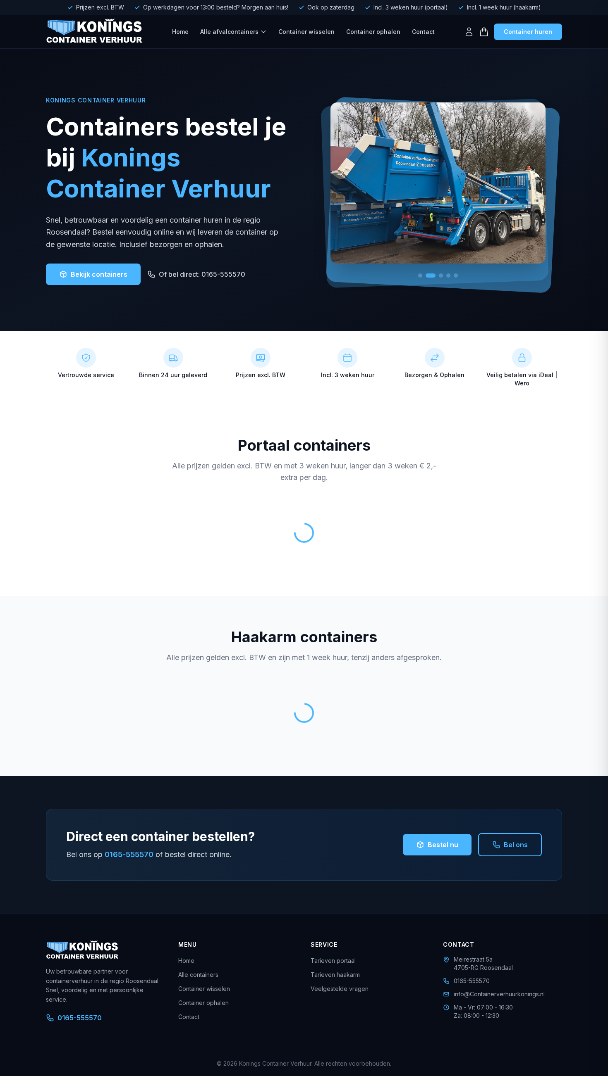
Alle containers (198, 974)
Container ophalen (373, 31)
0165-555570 (129, 854)
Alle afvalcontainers (229, 31)
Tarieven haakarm (335, 974)
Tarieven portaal (333, 960)
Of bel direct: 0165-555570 (202, 274)
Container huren (528, 31)
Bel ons (516, 845)
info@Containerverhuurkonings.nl (499, 994)
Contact (423, 31)
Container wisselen (306, 31)
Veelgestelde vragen (340, 988)
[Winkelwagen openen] (484, 32)
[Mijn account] (469, 32)
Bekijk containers (99, 274)
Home (180, 31)
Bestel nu (443, 845)
